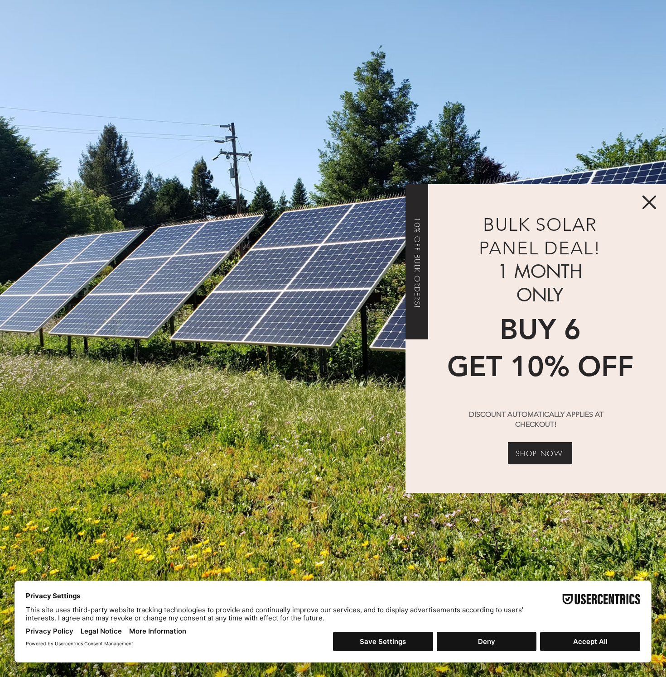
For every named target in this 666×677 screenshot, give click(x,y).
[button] (649, 202)
